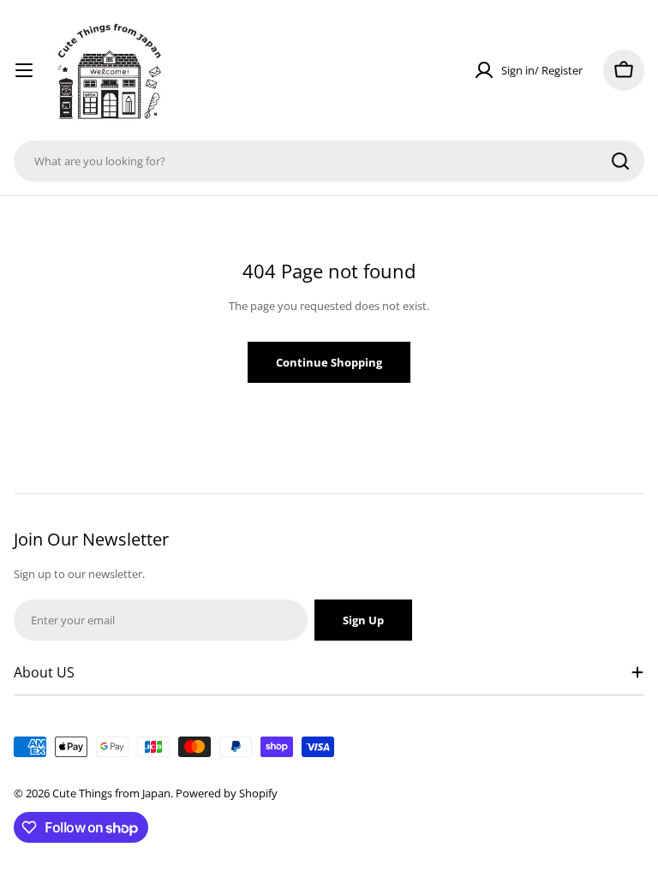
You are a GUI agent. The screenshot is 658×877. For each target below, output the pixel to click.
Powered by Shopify (227, 793)
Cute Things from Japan (111, 793)
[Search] (620, 161)
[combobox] (329, 161)
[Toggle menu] (24, 70)
